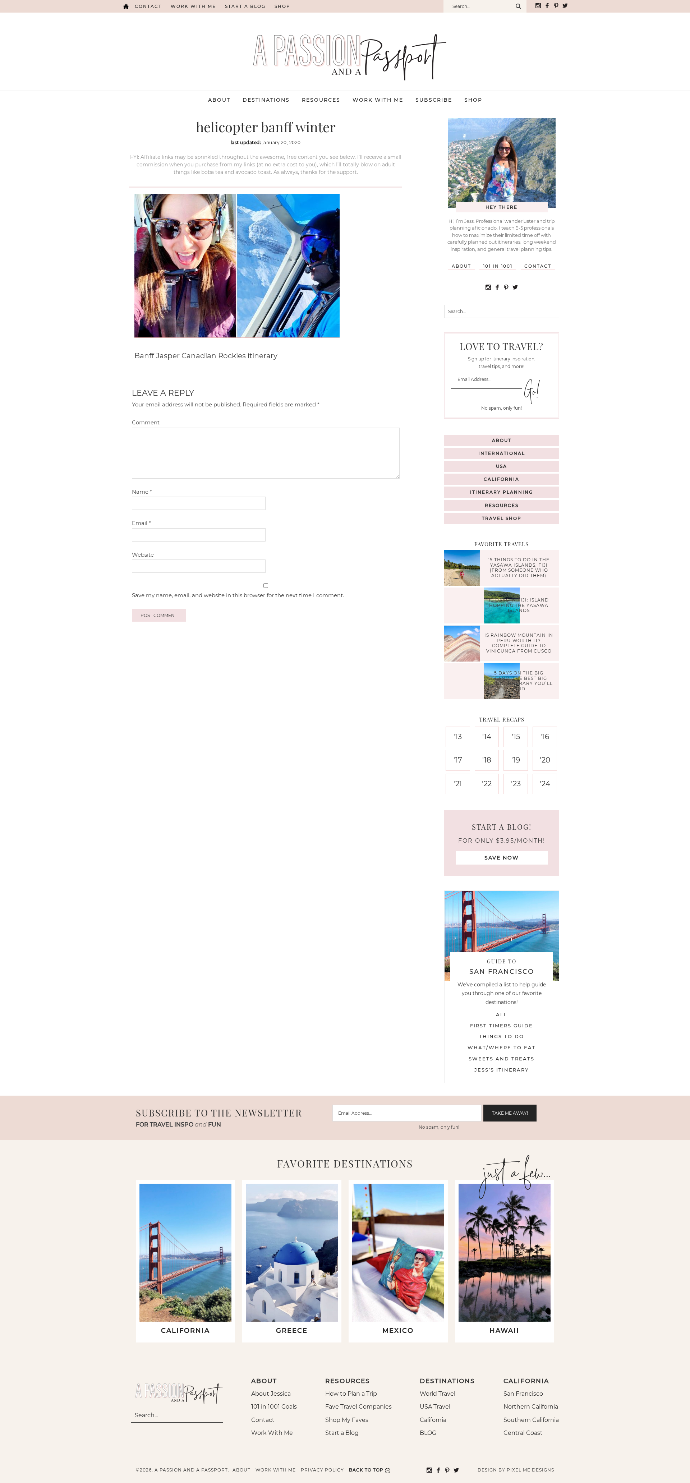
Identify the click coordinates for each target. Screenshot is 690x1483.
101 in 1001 (497, 266)
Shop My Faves (346, 1420)
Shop (282, 6)
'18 (486, 760)
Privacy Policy (322, 1470)
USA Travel (435, 1406)
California (501, 479)
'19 (515, 760)
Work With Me (272, 1432)
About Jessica (271, 1393)
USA (501, 466)
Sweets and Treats (501, 1058)
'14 (486, 736)
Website (143, 554)
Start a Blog (245, 6)
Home (125, 6)
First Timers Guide (501, 1025)
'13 (458, 736)
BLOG (428, 1432)
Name (142, 491)
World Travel (437, 1393)
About (461, 266)
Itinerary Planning (501, 492)
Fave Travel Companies (358, 1406)
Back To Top (366, 1470)
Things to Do (501, 1036)
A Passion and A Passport (345, 49)
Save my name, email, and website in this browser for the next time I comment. (238, 595)
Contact (148, 6)
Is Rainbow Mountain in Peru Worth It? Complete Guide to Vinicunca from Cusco (518, 643)
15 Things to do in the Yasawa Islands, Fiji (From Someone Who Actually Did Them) (518, 567)
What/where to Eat (502, 1047)
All (501, 1014)
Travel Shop (501, 518)
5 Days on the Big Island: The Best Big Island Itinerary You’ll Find (519, 681)
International (501, 453)
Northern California (530, 1406)
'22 (487, 783)
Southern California (531, 1420)
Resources (502, 505)
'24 (545, 783)
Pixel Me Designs (530, 1470)
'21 (458, 783)
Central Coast (523, 1432)
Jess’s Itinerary (501, 1070)
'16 (544, 736)
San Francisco (523, 1393)
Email (141, 523)
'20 (545, 760)
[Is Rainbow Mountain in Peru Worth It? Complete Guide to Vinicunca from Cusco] (464, 644)
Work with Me (193, 6)
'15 (516, 736)
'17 (458, 760)
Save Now (501, 858)
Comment (146, 422)
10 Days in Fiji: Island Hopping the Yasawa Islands (519, 605)
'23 (516, 783)
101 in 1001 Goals (274, 1406)
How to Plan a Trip (351, 1393)
